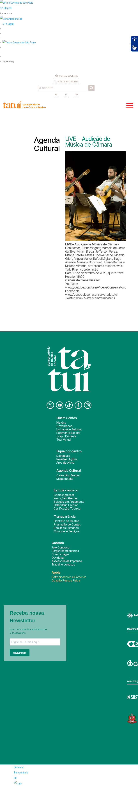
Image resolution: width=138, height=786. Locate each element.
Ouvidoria (58, 557)
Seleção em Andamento (69, 501)
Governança (64, 426)
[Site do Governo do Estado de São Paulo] (16, 2)
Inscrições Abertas (65, 498)
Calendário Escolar (66, 505)
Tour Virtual (63, 439)
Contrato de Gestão (66, 521)
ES (76, 94)
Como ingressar (64, 495)
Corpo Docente (66, 436)
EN (56, 94)
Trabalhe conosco (63, 564)
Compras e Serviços (66, 531)
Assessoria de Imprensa (67, 561)
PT (66, 94)
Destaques (63, 455)
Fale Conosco (61, 547)
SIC (15, 777)
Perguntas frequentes (65, 551)
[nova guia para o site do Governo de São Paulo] (11, 18)
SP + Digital (6, 8)
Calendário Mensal (68, 475)
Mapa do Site (64, 478)
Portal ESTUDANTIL (68, 81)
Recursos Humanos (66, 528)
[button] (19, 42)
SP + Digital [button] (8, 23)
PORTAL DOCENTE (68, 75)
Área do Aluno (65, 462)
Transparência (21, 772)
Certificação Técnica (67, 508)
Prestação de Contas (67, 524)
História (61, 422)
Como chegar (60, 554)
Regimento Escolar (68, 433)
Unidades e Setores (69, 429)
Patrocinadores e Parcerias (69, 577)
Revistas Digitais (66, 459)
